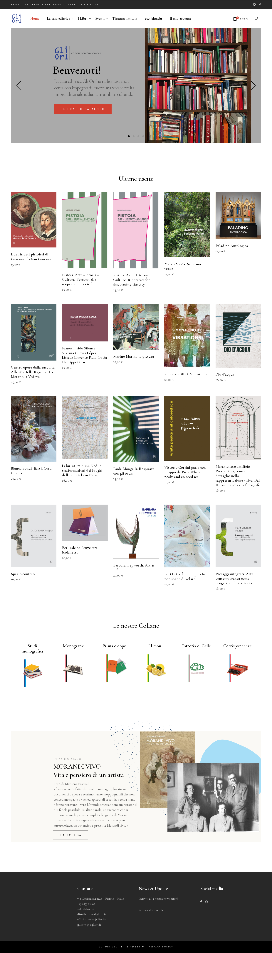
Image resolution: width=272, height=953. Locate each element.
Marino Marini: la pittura (133, 356)
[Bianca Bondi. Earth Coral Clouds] (33, 429)
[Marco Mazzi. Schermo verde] (187, 224)
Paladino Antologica (232, 245)
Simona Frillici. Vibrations (185, 374)
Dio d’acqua (225, 374)
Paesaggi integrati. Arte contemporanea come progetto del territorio (234, 578)
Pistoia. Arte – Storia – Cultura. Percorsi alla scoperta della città (80, 279)
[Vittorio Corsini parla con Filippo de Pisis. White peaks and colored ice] (187, 428)
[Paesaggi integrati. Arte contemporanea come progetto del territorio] (238, 536)
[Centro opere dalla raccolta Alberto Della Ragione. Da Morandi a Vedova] (33, 332)
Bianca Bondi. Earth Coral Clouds (32, 470)
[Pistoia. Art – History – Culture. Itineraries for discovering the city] (136, 230)
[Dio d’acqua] (238, 336)
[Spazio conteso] (33, 536)
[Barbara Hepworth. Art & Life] (136, 532)
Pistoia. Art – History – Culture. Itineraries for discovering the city (132, 280)
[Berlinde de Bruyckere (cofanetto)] (85, 523)
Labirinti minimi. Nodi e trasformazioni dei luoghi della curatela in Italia (82, 470)
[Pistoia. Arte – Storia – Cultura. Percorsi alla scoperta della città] (85, 230)
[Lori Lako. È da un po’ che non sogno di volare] (187, 536)
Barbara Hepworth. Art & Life (134, 567)
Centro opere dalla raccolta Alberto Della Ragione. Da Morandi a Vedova (33, 372)
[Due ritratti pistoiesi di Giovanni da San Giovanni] (33, 219)
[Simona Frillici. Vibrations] (187, 335)
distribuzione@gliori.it (91, 914)
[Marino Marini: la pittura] (136, 327)
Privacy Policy (161, 947)
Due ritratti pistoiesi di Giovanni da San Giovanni (32, 256)
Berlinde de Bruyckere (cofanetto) (80, 550)
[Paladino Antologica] (238, 215)
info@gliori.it (85, 909)
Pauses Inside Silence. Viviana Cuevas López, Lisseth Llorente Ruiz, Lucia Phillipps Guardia (84, 355)
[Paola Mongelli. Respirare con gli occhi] (136, 429)
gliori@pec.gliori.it (89, 924)
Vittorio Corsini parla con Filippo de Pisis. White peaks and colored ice (185, 472)
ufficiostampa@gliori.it (91, 919)
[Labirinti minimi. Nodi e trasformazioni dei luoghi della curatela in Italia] (85, 427)
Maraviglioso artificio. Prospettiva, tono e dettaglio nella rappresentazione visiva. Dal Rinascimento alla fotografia (238, 475)
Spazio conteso (23, 574)
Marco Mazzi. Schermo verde (182, 266)
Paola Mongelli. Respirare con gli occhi (133, 471)
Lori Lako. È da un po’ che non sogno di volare (185, 576)
